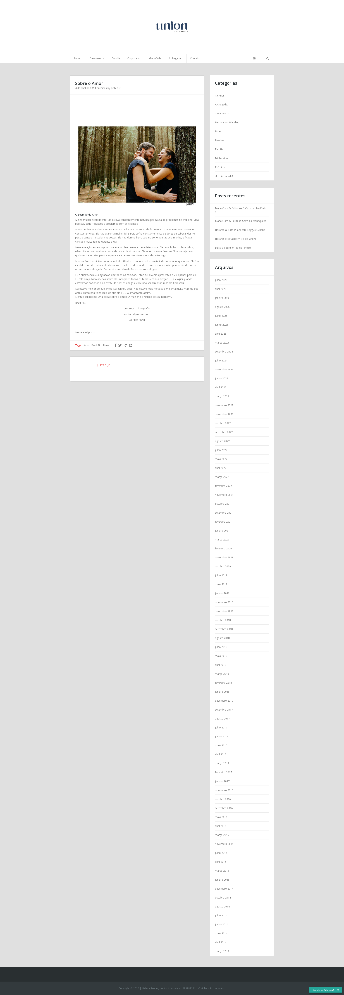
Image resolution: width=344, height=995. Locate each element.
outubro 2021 (223, 503)
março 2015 (222, 870)
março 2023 (222, 396)
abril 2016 (220, 826)
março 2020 (222, 539)
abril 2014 (220, 942)
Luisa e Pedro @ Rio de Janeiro (233, 247)
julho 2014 (221, 915)
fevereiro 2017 (223, 772)
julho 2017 (221, 727)
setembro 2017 (224, 709)
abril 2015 (220, 861)
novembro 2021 (224, 494)
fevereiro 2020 (223, 548)
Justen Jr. (116, 88)
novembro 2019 (224, 557)
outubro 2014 (223, 897)
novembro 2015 (224, 844)
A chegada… (176, 58)
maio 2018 (221, 656)
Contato (195, 58)
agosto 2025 (222, 306)
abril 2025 (220, 333)
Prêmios (220, 167)
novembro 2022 (224, 414)
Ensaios (219, 140)
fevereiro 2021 (223, 521)
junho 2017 (221, 736)
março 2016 (222, 835)
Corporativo (134, 58)
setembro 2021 (224, 512)
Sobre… (78, 58)
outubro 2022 (223, 423)
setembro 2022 (224, 432)
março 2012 (222, 951)
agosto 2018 (222, 638)
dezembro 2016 (224, 790)
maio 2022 (221, 459)
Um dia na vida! (224, 176)
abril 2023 (220, 387)
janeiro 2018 (222, 691)
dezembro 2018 (224, 602)
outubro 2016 (223, 799)
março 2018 (222, 673)
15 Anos (219, 95)
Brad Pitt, (97, 345)
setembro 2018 (224, 629)
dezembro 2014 (224, 888)
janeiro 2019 (222, 593)
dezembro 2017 (224, 700)
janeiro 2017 (222, 781)
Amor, (87, 345)
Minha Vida (155, 58)
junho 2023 (221, 378)
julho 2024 (221, 360)
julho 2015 (221, 852)
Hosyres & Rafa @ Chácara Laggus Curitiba (240, 229)
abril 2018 (220, 664)
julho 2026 (221, 280)
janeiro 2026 (222, 298)
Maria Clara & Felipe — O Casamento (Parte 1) (240, 210)
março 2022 (222, 477)
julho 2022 (221, 450)
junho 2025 (221, 324)
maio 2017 (221, 745)
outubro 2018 (223, 620)
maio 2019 (221, 584)
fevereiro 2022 (223, 485)
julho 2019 (221, 575)
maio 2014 (221, 933)
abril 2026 (220, 289)
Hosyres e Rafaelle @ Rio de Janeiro (236, 238)
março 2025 (222, 342)
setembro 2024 (224, 351)
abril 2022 (220, 468)
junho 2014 (221, 924)
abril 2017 (220, 754)
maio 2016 (221, 817)
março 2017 (222, 763)
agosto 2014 (222, 906)
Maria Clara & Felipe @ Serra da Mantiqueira (240, 221)
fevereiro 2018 (223, 682)
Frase (106, 345)
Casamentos (97, 58)
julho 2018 (221, 647)
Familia (116, 58)
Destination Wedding (227, 122)
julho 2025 (221, 315)
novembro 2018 (224, 611)
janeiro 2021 (222, 530)
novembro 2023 (224, 369)
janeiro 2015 (222, 879)
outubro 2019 (223, 566)
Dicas (103, 88)
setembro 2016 (224, 808)
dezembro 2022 (224, 405)
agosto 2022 (222, 441)
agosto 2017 (222, 718)
